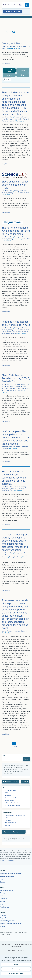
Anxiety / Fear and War (14, 46)
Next (16, 747)
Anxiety (2, 893)
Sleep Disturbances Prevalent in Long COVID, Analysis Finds (16, 378)
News (19, 239)
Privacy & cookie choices (16, 950)
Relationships (4, 907)
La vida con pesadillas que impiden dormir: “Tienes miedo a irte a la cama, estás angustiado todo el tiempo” (15, 437)
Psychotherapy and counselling (15, 815)
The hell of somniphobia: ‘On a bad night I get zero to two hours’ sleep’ (16, 230)
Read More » (6, 64)
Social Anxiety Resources (20, 332)
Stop (22, 75)
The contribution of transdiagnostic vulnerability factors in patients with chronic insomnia (14, 477)
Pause (23, 70)
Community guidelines (7, 921)
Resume (9, 75)
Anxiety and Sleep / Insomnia (11, 386)
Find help (8, 820)
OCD (6, 793)
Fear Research (6, 332)
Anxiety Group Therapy (21, 553)
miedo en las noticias (8, 446)
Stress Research (11, 334)
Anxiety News (12, 119)
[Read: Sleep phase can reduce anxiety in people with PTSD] (14, 175)
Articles (7, 825)
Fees (6, 818)
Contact (25, 782)
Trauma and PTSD (10, 798)
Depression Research (20, 631)
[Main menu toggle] (27, 5)
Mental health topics (6, 890)
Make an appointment (10, 782)
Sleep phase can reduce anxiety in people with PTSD (15, 184)
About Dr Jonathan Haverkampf (13, 832)
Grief (1, 904)
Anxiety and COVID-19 (9, 384)
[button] (12, 11)
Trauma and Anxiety (8, 121)
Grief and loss (9, 800)
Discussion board (10, 823)
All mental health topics (12, 805)
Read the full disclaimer (6, 860)
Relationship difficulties (12, 803)
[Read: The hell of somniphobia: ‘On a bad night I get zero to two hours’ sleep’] (12, 222)
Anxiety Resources (24, 388)
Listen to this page (9, 70)
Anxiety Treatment (15, 557)
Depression (8, 795)
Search (4, 755)
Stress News (26, 239)
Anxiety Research (23, 119)
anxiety (4, 46)
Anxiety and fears (10, 790)
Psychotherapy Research (14, 390)
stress (4, 334)
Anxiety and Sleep (12, 43)
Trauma (2, 901)
